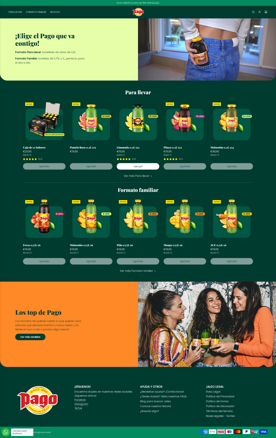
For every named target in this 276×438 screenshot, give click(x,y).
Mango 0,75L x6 (173, 245)
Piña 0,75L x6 (125, 245)
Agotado (44, 166)
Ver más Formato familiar (136, 271)
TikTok (78, 408)
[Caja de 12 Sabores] (44, 121)
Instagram (81, 404)
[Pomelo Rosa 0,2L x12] (91, 121)
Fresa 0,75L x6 (32, 245)
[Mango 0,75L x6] (185, 219)
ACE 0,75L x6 (218, 245)
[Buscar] (253, 12)
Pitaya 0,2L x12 (173, 147)
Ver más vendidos (30, 337)
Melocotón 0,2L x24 (222, 147)
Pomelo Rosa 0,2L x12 (83, 147)
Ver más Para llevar (136, 176)
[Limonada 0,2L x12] (138, 121)
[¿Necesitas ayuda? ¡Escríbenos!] (5, 432)
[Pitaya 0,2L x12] (185, 121)
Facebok (80, 400)
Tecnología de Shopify (41, 432)
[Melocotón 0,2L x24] (231, 121)
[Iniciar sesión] (259, 12)
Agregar (138, 166)
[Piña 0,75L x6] (138, 219)
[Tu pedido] (266, 12)
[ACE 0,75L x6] (231, 219)
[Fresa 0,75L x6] (44, 219)
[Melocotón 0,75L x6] (91, 219)
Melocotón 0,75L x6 (81, 245)
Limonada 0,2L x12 (128, 147)
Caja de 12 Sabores (34, 147)
